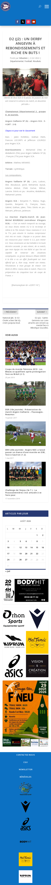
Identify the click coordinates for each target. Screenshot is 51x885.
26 (20, 559)
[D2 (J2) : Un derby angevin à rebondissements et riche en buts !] (26, 82)
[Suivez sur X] (23, 22)
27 (26, 559)
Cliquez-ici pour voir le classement (20, 130)
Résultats (37, 61)
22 (37, 553)
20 (26, 553)
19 (20, 553)
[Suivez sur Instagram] (28, 22)
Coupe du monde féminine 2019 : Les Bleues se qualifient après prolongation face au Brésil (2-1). (25, 371)
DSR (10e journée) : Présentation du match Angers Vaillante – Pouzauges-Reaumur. (24, 412)
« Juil (7, 571)
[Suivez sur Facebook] (17, 22)
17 (8, 553)
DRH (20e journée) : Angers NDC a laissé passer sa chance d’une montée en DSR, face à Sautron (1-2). (25, 452)
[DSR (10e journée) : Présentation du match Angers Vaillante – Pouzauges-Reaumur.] (25, 393)
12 (20, 547)
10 (8, 547)
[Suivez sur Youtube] (34, 22)
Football (28, 61)
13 (26, 547)
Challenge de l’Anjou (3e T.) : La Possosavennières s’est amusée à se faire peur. (23, 492)
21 (31, 553)
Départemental (16, 61)
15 (37, 547)
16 (43, 547)
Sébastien (23, 58)
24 (8, 559)
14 (31, 547)
